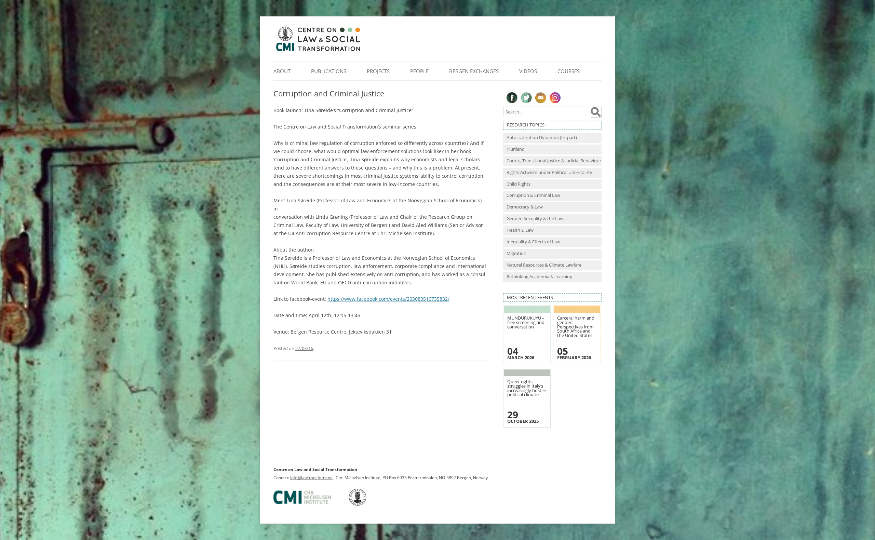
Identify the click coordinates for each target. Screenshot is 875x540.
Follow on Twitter (526, 97)
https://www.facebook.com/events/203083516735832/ (388, 299)
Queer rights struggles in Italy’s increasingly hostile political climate (526, 388)
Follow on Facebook (512, 97)
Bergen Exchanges (474, 71)
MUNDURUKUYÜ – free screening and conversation (525, 322)
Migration (516, 253)
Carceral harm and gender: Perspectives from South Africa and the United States (575, 326)
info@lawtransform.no (311, 478)
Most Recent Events (530, 297)
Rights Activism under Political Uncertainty (549, 172)
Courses (568, 71)
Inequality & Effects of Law (533, 242)
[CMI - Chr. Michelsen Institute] (310, 504)
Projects (378, 71)
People (419, 71)
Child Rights (518, 184)
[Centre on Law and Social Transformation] (317, 51)
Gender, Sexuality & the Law (535, 218)
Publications (328, 71)
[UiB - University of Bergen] (366, 504)
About (282, 71)
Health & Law (520, 230)
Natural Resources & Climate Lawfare (544, 265)
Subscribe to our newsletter (540, 97)
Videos (528, 71)
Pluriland (516, 149)
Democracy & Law (525, 207)
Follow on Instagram (555, 97)
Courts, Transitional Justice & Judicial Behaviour (554, 161)
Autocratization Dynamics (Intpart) (542, 137)
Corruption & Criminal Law (533, 195)
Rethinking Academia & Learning (539, 277)
